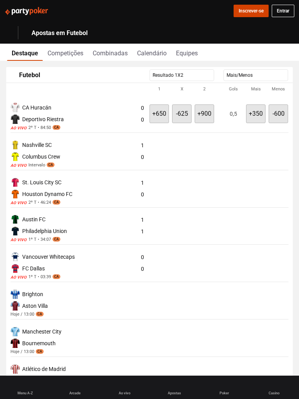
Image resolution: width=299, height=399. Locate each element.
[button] (149, 89)
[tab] (25, 52)
